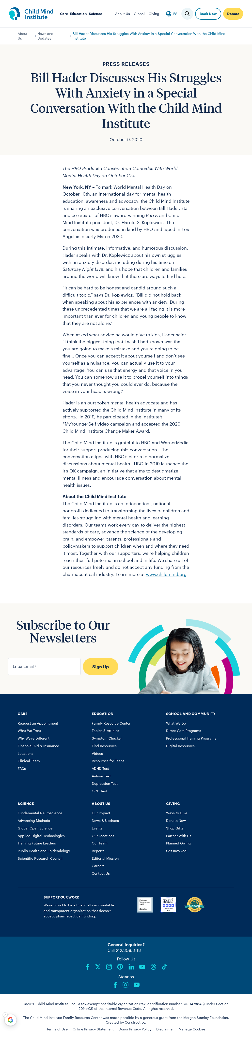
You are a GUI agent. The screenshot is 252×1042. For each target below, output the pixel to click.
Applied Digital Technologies (41, 836)
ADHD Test (100, 769)
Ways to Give (176, 813)
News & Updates (105, 821)
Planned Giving (178, 843)
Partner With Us (178, 836)
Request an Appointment (38, 723)
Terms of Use (57, 1029)
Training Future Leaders (37, 843)
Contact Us (101, 873)
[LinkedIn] (131, 967)
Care (64, 14)
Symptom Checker (107, 738)
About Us (122, 14)
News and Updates (45, 36)
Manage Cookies (192, 1029)
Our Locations (103, 836)
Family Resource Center (111, 723)
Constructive (135, 1022)
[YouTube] (142, 967)
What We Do (176, 723)
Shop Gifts (174, 828)
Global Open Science (35, 828)
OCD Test (99, 791)
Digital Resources (180, 746)
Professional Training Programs (191, 738)
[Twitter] (98, 967)
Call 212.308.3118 (124, 950)
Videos (97, 754)
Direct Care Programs (183, 731)
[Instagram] (109, 967)
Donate (233, 14)
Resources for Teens (108, 761)
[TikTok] (164, 967)
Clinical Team (29, 761)
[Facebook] (88, 967)
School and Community (191, 714)
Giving (154, 14)
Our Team (100, 843)
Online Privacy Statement (93, 1029)
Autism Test (101, 776)
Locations (25, 754)
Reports (98, 851)
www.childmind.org (166, 574)
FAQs (22, 769)
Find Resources (104, 746)
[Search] (187, 14)
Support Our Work (61, 897)
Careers (98, 866)
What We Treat (29, 731)
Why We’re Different (33, 738)
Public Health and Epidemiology (44, 851)
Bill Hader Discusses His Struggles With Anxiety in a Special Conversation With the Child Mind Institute (149, 36)
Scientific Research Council (40, 858)
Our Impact (101, 813)
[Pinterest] (120, 967)
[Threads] (153, 967)
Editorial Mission (105, 858)
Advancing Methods (34, 821)
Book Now (208, 14)
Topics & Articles (105, 731)
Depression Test (105, 783)
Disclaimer (165, 1029)
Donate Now (176, 821)
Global (139, 14)
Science (95, 14)
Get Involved (176, 851)
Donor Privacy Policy (135, 1029)
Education (78, 14)
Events (97, 828)
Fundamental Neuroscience (40, 813)
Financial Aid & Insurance (38, 746)
